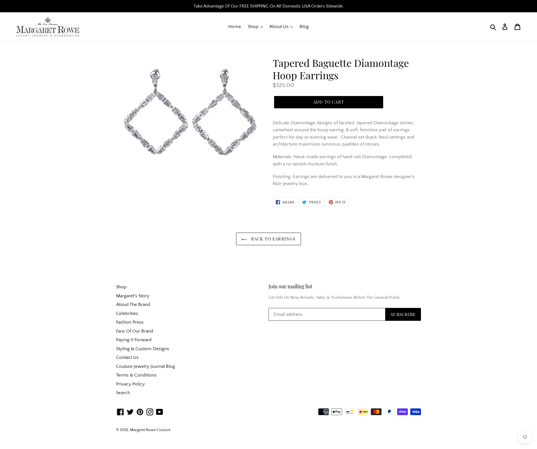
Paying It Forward (134, 339)
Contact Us (127, 357)
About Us (279, 26)
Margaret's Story (132, 295)
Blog (304, 26)
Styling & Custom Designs (142, 348)
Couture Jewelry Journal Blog (145, 366)
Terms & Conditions (136, 375)
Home (234, 26)
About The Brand (133, 304)
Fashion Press (130, 322)
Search (123, 392)
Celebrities (127, 313)
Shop (254, 26)
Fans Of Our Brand (134, 331)
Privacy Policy (130, 384)
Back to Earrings (272, 239)
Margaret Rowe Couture (150, 430)
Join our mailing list (290, 287)
